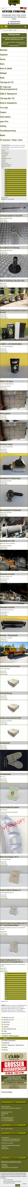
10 (5, 187)
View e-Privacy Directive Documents (12, 1181)
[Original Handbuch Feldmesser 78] (14, 876)
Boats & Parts (7, 1033)
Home (10, 30)
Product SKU (4, 155)
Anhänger (3, 72)
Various (2, 59)
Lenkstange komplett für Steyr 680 (11, 215)
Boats (2, 63)
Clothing (3, 126)
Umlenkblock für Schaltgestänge (10, 478)
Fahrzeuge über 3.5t (7, 98)
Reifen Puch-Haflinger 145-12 (9, 857)
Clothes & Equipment (9, 1040)
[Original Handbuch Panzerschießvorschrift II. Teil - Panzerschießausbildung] (14, 909)
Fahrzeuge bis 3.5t (6, 82)
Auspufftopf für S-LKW (7, 541)
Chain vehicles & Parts (9, 1029)
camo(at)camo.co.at (13, 44)
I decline (24, 1183)
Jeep (2, 167)
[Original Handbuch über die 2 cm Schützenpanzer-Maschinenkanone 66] (14, 946)
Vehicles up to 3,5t (8, 1017)
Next (6, 193)
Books (2, 77)
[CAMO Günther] (14, 3)
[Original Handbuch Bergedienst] (14, 793)
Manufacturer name (6, 158)
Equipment (4, 54)
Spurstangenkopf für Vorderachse (10, 510)
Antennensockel (5, 743)
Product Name (4, 153)
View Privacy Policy (8, 1179)
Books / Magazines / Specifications (13, 1045)
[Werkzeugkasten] (14, 400)
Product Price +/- (5, 152)
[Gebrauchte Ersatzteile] (14, 560)
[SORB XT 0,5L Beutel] (14, 365)
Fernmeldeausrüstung (8, 130)
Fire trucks (4, 107)
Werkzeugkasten (5, 413)
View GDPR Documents (9, 1183)
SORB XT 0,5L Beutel (6, 381)
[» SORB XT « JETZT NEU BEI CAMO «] (14, 329)
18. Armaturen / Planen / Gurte (11, 139)
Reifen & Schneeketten (8, 102)
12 (5, 191)
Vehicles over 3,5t (8, 1019)
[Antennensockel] (14, 732)
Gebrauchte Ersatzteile (7, 574)
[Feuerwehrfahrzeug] (14, 682)
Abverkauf (3, 49)
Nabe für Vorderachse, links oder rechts (12, 280)
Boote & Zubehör (6, 68)
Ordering (3, 161)
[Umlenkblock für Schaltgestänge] (14, 464)
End (6, 195)
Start (6, 169)
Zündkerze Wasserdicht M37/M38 (10, 718)
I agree (17, 1185)
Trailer (5, 1031)
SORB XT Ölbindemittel (8, 93)
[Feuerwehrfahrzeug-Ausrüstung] (14, 652)
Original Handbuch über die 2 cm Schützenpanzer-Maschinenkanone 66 (11, 961)
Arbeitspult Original (6, 444)
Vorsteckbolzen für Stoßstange (9, 247)
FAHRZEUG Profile (5, 166)
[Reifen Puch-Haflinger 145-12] (14, 834)
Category (3, 156)
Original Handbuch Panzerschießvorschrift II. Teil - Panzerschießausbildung (13, 924)
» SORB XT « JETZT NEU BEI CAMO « (11, 344)
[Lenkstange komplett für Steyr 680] (14, 207)
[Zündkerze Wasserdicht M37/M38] (14, 707)
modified (3, 160)
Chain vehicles (5, 116)
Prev (6, 171)
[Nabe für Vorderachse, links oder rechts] (14, 266)
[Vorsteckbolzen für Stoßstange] (14, 233)
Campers (3, 112)
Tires (5, 1038)
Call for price (4, 220)
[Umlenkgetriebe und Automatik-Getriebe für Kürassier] (14, 297)
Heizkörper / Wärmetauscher (9, 635)
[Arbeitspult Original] (14, 430)
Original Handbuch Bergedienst (9, 807)
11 (5, 189)
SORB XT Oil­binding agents (11, 1036)
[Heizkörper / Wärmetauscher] (14, 624)
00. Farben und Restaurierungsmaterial (8, 87)
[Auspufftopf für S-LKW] (14, 527)
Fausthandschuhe (5, 774)
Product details (4, 221)
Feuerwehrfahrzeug (6, 693)
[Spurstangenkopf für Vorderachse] (14, 495)
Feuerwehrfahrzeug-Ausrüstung (10, 666)
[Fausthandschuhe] (14, 760)
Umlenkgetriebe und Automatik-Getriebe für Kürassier (14, 311)
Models (2, 135)
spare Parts (4, 121)
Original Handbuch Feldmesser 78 (10, 890)
